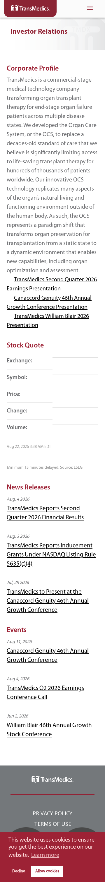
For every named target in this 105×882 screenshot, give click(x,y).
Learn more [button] (45, 855)
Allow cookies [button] (47, 871)
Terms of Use (52, 823)
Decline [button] (18, 871)
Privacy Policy (52, 813)
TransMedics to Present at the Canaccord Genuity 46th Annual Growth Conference (48, 601)
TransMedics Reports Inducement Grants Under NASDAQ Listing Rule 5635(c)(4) (51, 555)
